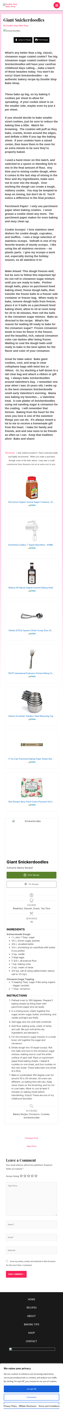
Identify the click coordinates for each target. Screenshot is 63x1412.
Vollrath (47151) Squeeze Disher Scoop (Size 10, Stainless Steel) (31, 630)
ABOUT (31, 1316)
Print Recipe (43, 40)
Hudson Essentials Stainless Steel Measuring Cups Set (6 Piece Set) (31, 716)
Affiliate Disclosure (27, 1406)
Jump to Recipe (24, 40)
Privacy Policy (10, 1406)
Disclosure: (10, 453)
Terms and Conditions (48, 1406)
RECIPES (31, 1307)
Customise (31, 1397)
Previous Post (31, 1138)
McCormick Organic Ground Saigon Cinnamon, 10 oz (31, 502)
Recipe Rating (12, 1176)
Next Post (31, 1146)
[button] (49, 5)
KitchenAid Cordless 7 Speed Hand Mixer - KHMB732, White (31, 545)
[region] (31, 1387)
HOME (31, 1299)
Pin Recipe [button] (33, 884)
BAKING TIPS (31, 1324)
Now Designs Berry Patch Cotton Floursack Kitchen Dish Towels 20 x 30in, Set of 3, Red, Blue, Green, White (31, 802)
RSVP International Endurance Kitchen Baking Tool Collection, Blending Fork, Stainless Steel (31, 673)
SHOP (31, 1332)
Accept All (31, 1389)
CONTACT (31, 1341)
